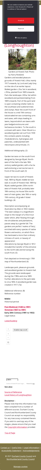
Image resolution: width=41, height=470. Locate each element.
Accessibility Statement (11, 450)
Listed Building (11, 321)
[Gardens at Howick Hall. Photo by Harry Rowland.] (22, 69)
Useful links (17, 447)
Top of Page (10, 433)
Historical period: (12, 301)
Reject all (21, 28)
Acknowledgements (31, 450)
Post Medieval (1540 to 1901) (18, 307)
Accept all (21, 20)
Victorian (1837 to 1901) (15, 310)
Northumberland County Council (21, 459)
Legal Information (31, 447)
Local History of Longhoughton (18, 395)
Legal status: (10, 315)
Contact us (5, 447)
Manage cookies (21, 466)
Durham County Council (22, 456)
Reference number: (13, 293)
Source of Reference (13, 392)
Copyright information (17, 427)
